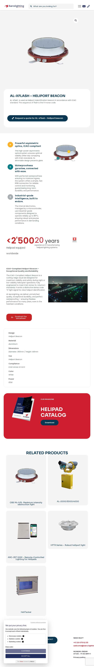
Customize (25, 651)
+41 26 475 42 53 (80, 642)
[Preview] (41, 470)
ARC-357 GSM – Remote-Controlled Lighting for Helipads (26, 558)
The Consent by (25, 661)
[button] (75, 20)
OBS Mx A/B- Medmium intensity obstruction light (26, 503)
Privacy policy (79, 657)
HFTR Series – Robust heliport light (68, 545)
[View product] (41, 460)
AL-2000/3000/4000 (68, 501)
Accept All (25, 656)
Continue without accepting (38, 622)
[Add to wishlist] (41, 465)
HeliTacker (26, 612)
